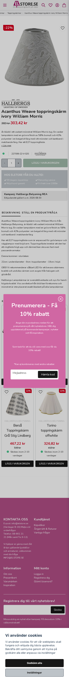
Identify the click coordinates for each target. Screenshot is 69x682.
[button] (61, 299)
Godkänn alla (34, 663)
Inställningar (34, 672)
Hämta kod (48, 374)
